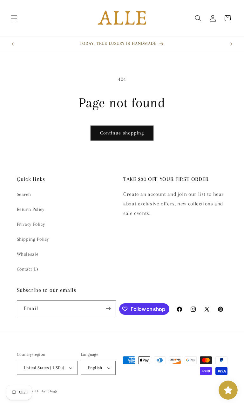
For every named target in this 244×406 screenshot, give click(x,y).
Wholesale (28, 254)
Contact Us (28, 269)
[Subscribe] (108, 308)
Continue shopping (122, 133)
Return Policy (30, 209)
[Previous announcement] (13, 44)
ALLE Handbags (44, 391)
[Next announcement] (231, 44)
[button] (14, 18)
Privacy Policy (31, 224)
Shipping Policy (33, 239)
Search (24, 194)
